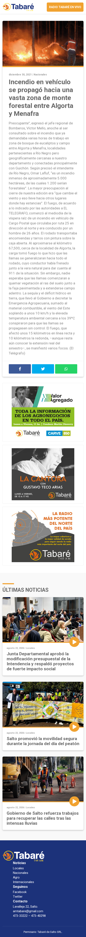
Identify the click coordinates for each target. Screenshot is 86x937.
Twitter (18, 896)
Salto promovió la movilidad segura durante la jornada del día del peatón (43, 741)
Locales (30, 648)
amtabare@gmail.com (28, 911)
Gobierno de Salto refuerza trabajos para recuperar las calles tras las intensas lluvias (43, 818)
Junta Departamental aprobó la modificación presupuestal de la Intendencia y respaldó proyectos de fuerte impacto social (40, 661)
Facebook (20, 892)
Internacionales (23, 882)
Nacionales (40, 74)
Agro (16, 877)
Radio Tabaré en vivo (65, 7)
